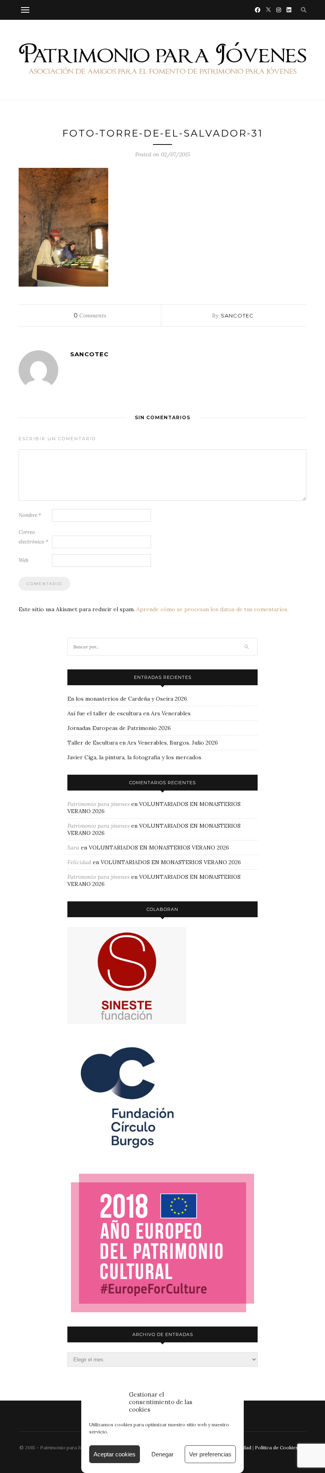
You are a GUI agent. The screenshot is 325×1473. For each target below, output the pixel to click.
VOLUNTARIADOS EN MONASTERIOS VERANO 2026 (159, 847)
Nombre (30, 515)
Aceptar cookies (115, 1454)
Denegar (162, 1454)
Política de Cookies (276, 1447)
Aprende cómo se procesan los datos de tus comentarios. (212, 609)
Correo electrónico (33, 537)
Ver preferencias (210, 1454)
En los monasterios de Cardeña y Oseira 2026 (127, 698)
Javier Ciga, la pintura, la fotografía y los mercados (134, 757)
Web (24, 560)
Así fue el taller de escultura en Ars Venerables (129, 713)
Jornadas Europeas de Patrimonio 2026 (119, 728)
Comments (90, 315)
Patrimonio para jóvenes (98, 804)
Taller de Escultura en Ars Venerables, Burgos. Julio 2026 (142, 742)
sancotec (237, 315)
